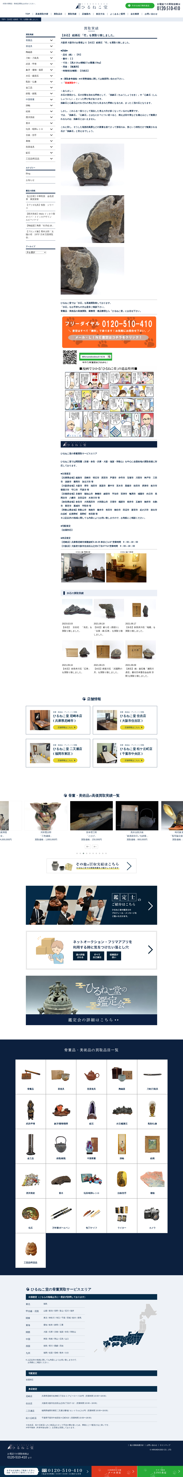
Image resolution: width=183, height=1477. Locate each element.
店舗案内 (86, 14)
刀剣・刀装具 (32, 58)
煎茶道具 (30, 147)
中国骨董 (91, 1158)
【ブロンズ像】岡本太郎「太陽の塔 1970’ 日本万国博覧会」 (40, 234)
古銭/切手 (121, 1193)
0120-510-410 (19, 1457)
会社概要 (135, 14)
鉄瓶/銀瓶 (61, 1158)
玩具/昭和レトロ (91, 1193)
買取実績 (72, 14)
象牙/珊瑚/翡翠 (61, 1123)
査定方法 (100, 14)
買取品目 (58, 14)
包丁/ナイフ (91, 1228)
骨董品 (30, 1089)
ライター (122, 1228)
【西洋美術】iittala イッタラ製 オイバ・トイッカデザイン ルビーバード (40, 217)
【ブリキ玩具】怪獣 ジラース (40, 206)
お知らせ (30, 180)
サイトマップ (165, 1445)
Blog (28, 173)
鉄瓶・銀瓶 (31, 93)
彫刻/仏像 (152, 1123)
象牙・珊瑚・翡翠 (34, 70)
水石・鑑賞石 (32, 76)
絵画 (28, 111)
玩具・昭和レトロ (34, 129)
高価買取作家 (42, 14)
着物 (28, 141)
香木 (28, 123)
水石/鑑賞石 (122, 1123)
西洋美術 (30, 117)
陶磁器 (29, 52)
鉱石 (28, 153)
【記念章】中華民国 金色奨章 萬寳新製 (40, 197)
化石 (30, 1228)
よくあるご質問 (117, 14)
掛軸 (28, 105)
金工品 (29, 87)
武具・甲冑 (31, 64)
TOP (27, 14)
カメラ (152, 1228)
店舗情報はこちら (65, 727)
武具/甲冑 (30, 1123)
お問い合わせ (151, 14)
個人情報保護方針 (137, 1445)
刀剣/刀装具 (152, 1089)
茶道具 (61, 1089)
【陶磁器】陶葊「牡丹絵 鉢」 (40, 225)
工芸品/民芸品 (32, 159)
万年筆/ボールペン (61, 1228)
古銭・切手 (31, 135)
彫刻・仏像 (31, 82)
